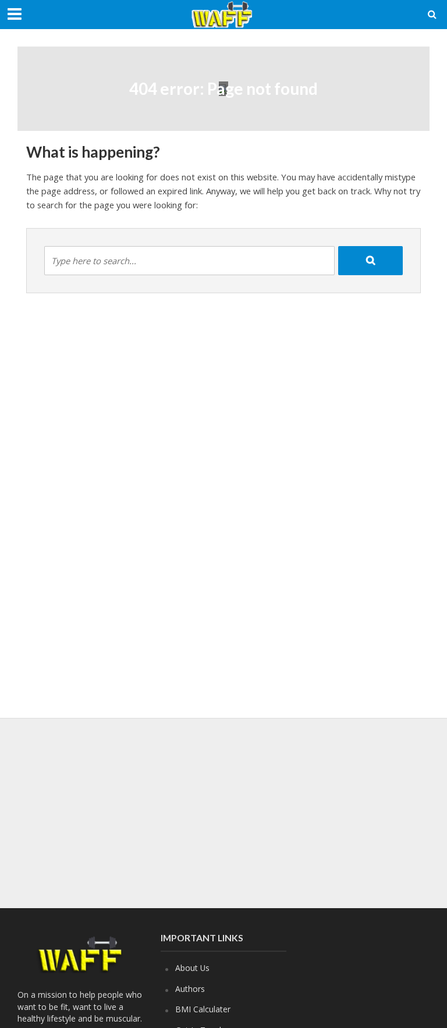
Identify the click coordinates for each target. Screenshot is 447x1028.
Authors (190, 988)
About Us (192, 967)
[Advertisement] (229, 811)
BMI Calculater (202, 1009)
